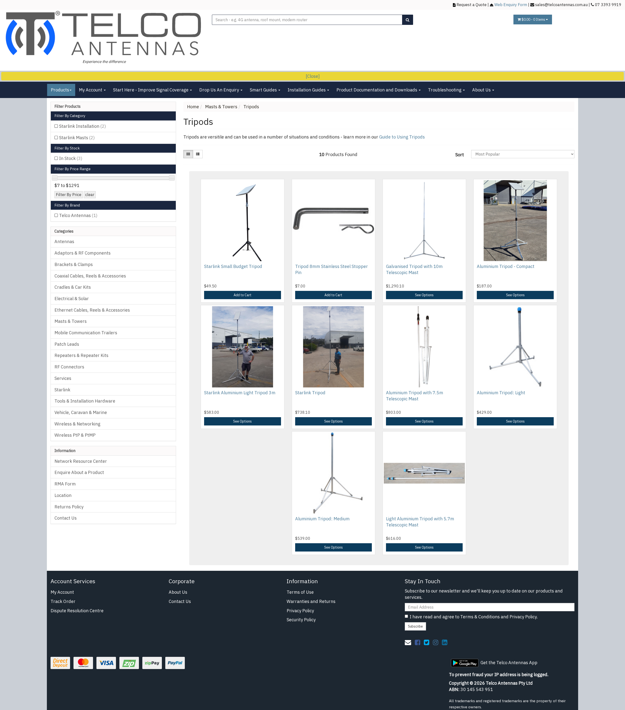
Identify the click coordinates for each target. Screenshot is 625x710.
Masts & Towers (70, 321)
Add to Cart (242, 295)
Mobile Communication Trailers (85, 332)
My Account (91, 90)
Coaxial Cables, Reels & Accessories (90, 276)
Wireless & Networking (77, 424)
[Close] (313, 76)
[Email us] (408, 642)
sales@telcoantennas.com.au (561, 4)
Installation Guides (307, 90)
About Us (482, 90)
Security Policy (301, 619)
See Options (424, 295)
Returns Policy (68, 507)
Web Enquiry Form (510, 4)
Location (63, 495)
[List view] (198, 154)
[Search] (407, 20)
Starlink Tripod (310, 392)
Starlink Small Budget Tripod (233, 266)
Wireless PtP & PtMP (74, 435)
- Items (533, 19)
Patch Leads (66, 344)
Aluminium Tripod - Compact (505, 266)
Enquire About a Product (79, 472)
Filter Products (67, 106)
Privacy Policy (300, 610)
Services (62, 378)
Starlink (62, 390)
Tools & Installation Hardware (84, 401)
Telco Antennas (78, 215)
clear (89, 194)
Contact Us (65, 518)
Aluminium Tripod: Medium (322, 519)
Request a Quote (472, 4)
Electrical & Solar (71, 298)
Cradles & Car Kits (72, 287)
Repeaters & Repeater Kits (81, 355)
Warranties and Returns (311, 601)
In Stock (70, 158)
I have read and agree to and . (474, 617)
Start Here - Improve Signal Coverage (151, 90)
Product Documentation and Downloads (377, 90)
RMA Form (65, 484)
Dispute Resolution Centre (77, 610)
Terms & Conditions (480, 617)
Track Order (63, 601)
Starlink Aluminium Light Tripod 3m (239, 392)
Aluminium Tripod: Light (501, 392)
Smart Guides (264, 90)
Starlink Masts (77, 137)
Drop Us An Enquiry (219, 90)
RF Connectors (69, 367)
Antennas (64, 241)
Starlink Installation (82, 126)
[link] (417, 642)
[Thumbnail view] (188, 154)
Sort (459, 155)
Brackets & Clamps (73, 264)
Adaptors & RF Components (82, 253)
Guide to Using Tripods (402, 137)
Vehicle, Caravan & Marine (80, 412)
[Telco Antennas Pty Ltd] (104, 33)
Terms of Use (300, 592)
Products (60, 90)
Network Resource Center (80, 461)
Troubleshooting (445, 90)
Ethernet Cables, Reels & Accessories (92, 310)
